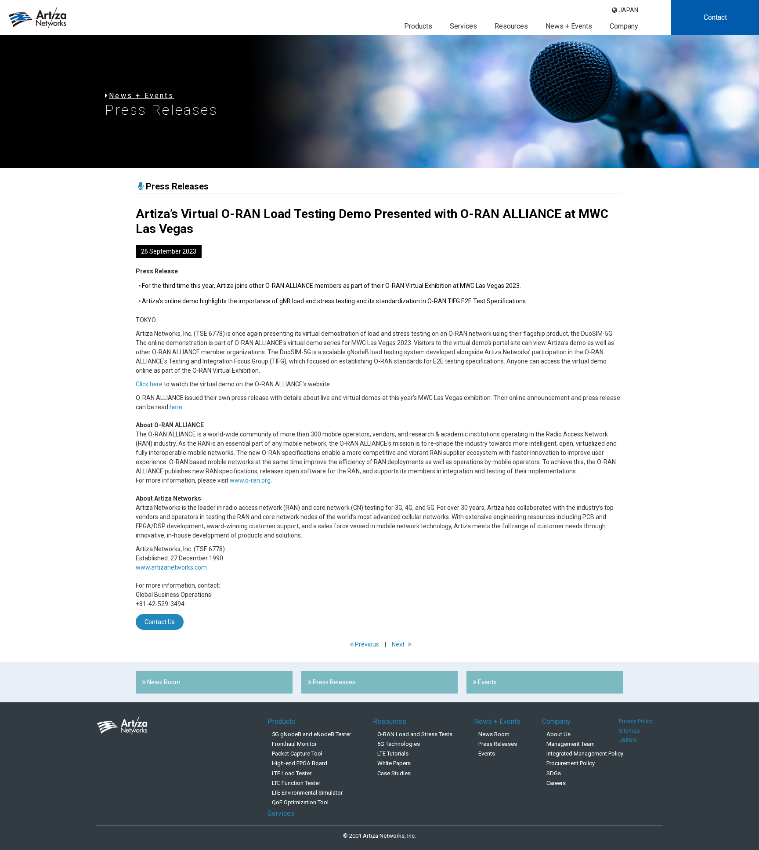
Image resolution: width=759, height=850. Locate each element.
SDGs (553, 773)
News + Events (569, 26)
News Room (494, 734)
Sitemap (629, 730)
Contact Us (160, 621)
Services (463, 26)
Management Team (570, 744)
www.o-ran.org (250, 480)
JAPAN (627, 10)
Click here (149, 384)
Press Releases (497, 744)
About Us (558, 734)
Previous (366, 644)
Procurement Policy (570, 763)
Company (624, 26)
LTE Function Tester (296, 783)
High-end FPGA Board (299, 763)
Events (486, 753)
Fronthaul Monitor (294, 744)
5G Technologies (398, 744)
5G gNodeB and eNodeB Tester (311, 734)
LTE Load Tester (291, 773)
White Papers (394, 763)
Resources (511, 26)
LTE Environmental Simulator (307, 792)
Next (399, 644)
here (176, 406)
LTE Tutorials (392, 753)
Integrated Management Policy (584, 753)
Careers (556, 783)
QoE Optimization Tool (300, 802)
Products (418, 26)
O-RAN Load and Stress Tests (414, 734)
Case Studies (394, 773)
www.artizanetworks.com (171, 567)
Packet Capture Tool (297, 753)
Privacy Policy (636, 721)
